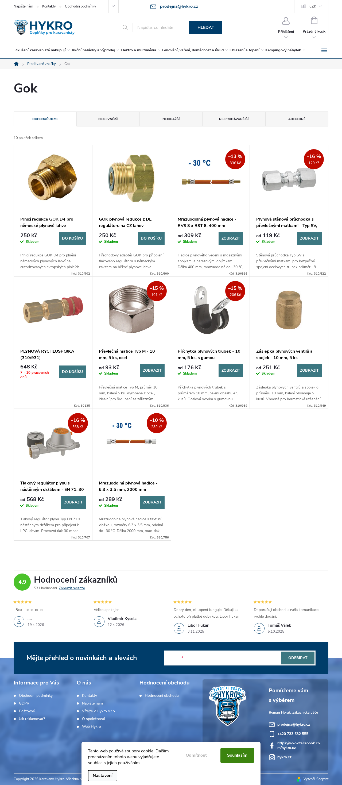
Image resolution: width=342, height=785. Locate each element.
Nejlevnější (108, 119)
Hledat (205, 27)
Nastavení (102, 776)
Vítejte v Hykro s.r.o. (99, 711)
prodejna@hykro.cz (293, 724)
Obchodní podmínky (80, 6)
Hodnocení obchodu (162, 696)
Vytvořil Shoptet (316, 779)
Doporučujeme (45, 119)
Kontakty (49, 6)
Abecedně (296, 119)
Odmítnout (196, 755)
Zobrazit (230, 238)
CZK (312, 6)
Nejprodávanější (233, 119)
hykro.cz (284, 757)
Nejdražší (171, 119)
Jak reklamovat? (32, 719)
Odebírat (298, 657)
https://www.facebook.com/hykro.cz (298, 745)
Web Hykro (91, 727)
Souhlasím (237, 755)
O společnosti (93, 719)
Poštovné (27, 711)
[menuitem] (41, 50)
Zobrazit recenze (72, 588)
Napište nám (23, 6)
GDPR (24, 703)
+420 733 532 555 (292, 733)
